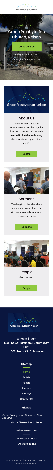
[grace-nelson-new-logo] (26, 3)
